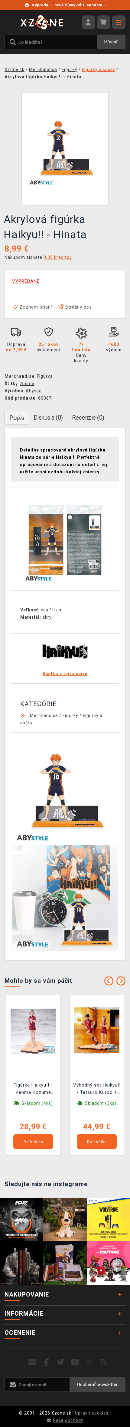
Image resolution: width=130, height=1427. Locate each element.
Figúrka (45, 376)
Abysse (34, 390)
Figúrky (70, 715)
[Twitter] (61, 1362)
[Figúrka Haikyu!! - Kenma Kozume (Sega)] (33, 1031)
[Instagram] (89, 1362)
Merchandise (44, 715)
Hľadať (111, 42)
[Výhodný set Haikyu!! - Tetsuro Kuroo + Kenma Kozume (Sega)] (96, 1031)
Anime (27, 383)
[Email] (32, 1362)
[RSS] (104, 1362)
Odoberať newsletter (97, 1384)
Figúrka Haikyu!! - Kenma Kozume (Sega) (33, 1089)
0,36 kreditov (58, 257)
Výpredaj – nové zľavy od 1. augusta (69, 5)
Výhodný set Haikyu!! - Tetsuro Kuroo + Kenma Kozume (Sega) (97, 1089)
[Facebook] (46, 1362)
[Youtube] (75, 1362)
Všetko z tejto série (65, 673)
